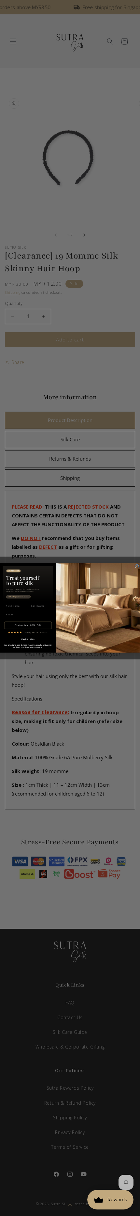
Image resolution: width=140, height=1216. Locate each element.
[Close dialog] (136, 566)
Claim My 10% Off (28, 625)
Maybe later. (28, 639)
